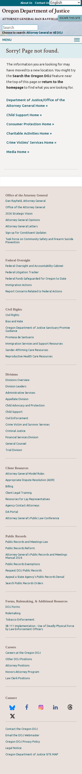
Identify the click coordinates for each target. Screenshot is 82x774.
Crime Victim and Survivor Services (27, 424)
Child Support (14, 411)
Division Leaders (15, 386)
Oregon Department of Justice (35, 11)
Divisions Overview (17, 379)
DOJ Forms (12, 606)
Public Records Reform (20, 548)
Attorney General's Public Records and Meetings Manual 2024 (36, 556)
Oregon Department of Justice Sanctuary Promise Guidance (37, 329)
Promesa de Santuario (19, 337)
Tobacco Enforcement (19, 619)
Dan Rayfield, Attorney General (25, 200)
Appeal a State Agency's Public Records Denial (34, 576)
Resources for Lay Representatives (27, 499)
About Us (26, 2)
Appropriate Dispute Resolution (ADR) (29, 479)
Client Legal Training (18, 492)
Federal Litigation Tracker (22, 272)
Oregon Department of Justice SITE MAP (31, 754)
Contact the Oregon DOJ (21, 728)
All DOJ (58, 32)
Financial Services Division (21, 437)
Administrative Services (20, 392)
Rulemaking (12, 613)
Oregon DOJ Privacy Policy (22, 741)
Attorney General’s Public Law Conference (32, 518)
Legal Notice (13, 747)
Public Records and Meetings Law (26, 541)
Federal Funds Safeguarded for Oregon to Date (35, 278)
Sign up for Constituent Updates (25, 232)
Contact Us (42, 2)
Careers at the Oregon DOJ (23, 652)
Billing (9, 486)
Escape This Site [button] (70, 18)
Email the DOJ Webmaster (22, 735)
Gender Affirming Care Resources (26, 349)
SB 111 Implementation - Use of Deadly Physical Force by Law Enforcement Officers (39, 627)
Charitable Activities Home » (29, 133)
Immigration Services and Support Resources (34, 343)
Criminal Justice (15, 430)
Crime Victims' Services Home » (31, 142)
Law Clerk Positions (17, 678)
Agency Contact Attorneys (22, 505)
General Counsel (15, 443)
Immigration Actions (18, 284)
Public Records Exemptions (22, 564)
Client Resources (16, 468)
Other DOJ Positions (18, 659)
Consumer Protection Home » (30, 124)
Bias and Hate (14, 321)
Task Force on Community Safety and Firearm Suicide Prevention (39, 241)
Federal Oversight (17, 260)
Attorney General (37, 32)
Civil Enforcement (16, 418)
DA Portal (11, 511)
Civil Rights (13, 309)
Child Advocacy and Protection (25, 405)
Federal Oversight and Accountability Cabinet (34, 265)
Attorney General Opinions (22, 219)
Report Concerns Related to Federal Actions (33, 291)
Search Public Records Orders (24, 583)
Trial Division (13, 449)
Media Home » (17, 152)
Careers (10, 647)
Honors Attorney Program (22, 671)
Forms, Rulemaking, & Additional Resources (36, 601)
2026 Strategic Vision (19, 213)
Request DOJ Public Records (23, 570)
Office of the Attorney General (26, 195)
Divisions (11, 374)
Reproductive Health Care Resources (28, 356)
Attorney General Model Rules (24, 473)
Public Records (15, 536)
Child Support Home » (24, 115)
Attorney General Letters (21, 226)
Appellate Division (16, 399)
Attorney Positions (17, 665)
